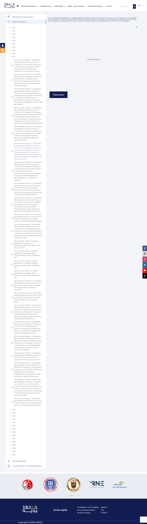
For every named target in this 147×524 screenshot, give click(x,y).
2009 (14, 432)
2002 (13, 455)
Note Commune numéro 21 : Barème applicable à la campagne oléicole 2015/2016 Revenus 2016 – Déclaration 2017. (27, 254)
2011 (13, 425)
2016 (13, 409)
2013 (13, 419)
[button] (30, 6)
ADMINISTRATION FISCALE (28, 6)
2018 (13, 53)
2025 (13, 31)
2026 (13, 27)
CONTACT (109, 6)
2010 (13, 429)
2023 (13, 37)
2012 (13, 422)
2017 (13, 57)
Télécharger (58, 95)
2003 (14, 451)
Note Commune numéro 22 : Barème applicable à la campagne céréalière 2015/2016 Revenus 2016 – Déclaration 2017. (27, 264)
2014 (13, 416)
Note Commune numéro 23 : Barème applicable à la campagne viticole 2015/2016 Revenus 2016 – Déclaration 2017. (27, 274)
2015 (13, 412)
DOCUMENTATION (45, 6)
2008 (14, 435)
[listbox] (141, 5)
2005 (14, 445)
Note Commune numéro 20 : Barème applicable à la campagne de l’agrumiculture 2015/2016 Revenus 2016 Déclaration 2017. (27, 244)
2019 (13, 50)
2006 (14, 442)
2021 (13, 44)
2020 (13, 47)
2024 (13, 34)
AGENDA (69, 6)
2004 (14, 448)
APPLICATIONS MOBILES (95, 6)
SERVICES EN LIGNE (79, 6)
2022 (13, 40)
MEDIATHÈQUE (59, 6)
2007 (13, 438)
